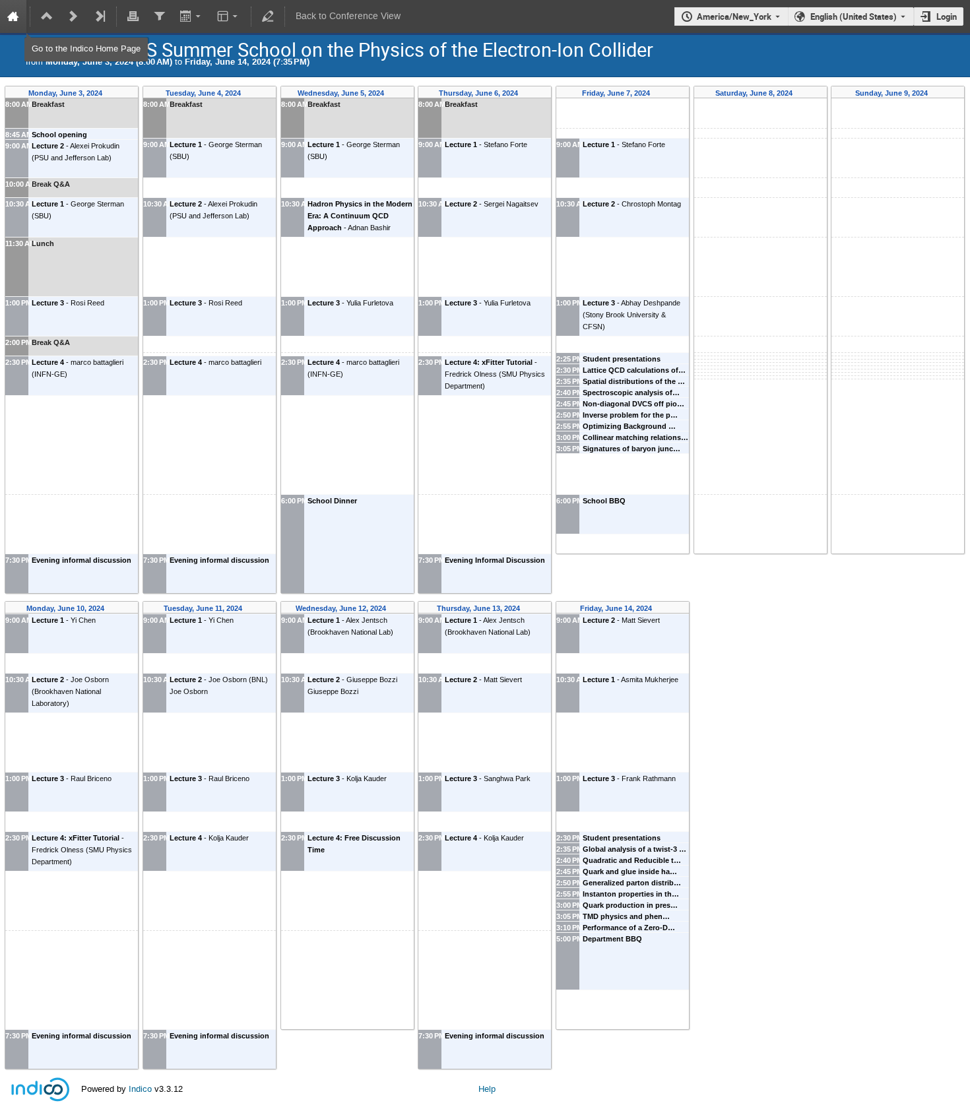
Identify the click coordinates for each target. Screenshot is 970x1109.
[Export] (191, 16)
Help (487, 1088)
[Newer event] (73, 16)
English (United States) (853, 16)
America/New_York (734, 16)
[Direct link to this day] (111, 93)
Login (946, 16)
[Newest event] (99, 16)
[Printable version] (133, 16)
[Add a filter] (159, 16)
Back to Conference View (348, 16)
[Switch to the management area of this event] (268, 16)
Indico (140, 1088)
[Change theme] (228, 16)
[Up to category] (47, 16)
